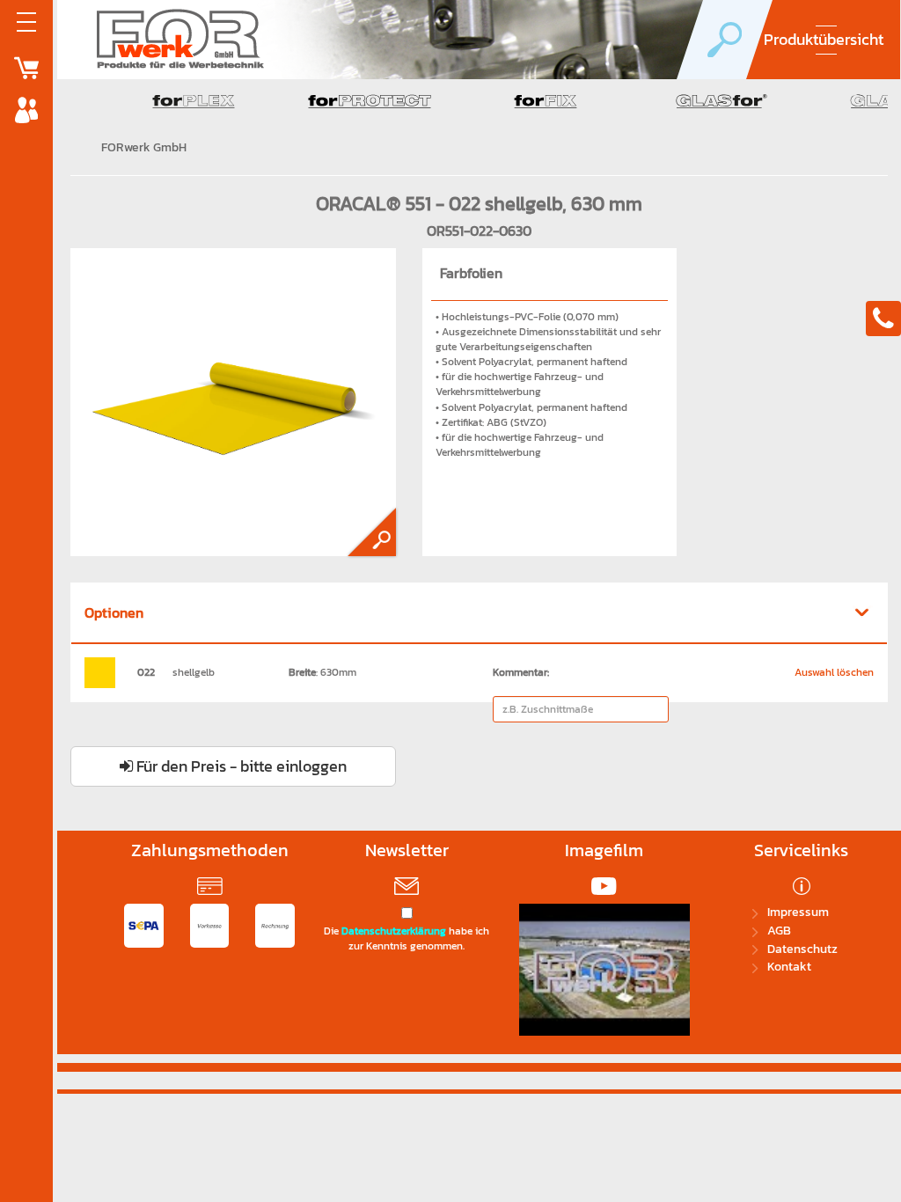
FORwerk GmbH (144, 147)
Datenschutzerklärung (393, 931)
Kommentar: (521, 672)
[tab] (479, 614)
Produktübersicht (823, 39)
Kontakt (789, 966)
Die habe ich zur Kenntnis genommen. (406, 939)
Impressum (798, 912)
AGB (779, 930)
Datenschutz (802, 949)
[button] (479, 613)
